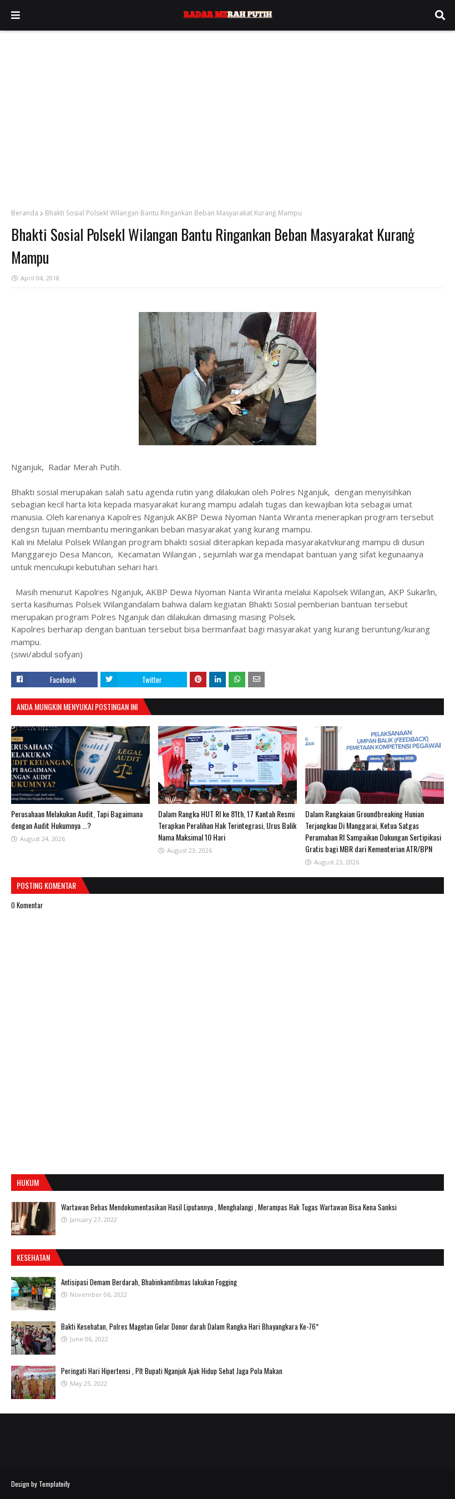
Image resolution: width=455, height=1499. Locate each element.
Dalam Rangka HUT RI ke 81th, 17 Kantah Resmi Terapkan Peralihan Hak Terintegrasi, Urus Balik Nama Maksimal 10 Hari (227, 825)
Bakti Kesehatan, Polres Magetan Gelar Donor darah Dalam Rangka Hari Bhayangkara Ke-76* (189, 1326)
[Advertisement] (227, 114)
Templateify (54, 1483)
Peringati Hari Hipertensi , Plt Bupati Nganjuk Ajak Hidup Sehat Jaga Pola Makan (171, 1370)
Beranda (24, 213)
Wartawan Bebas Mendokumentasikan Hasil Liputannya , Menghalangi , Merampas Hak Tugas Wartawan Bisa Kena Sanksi (229, 1207)
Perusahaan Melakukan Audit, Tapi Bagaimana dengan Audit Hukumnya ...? (77, 819)
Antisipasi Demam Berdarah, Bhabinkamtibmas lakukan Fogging (149, 1281)
